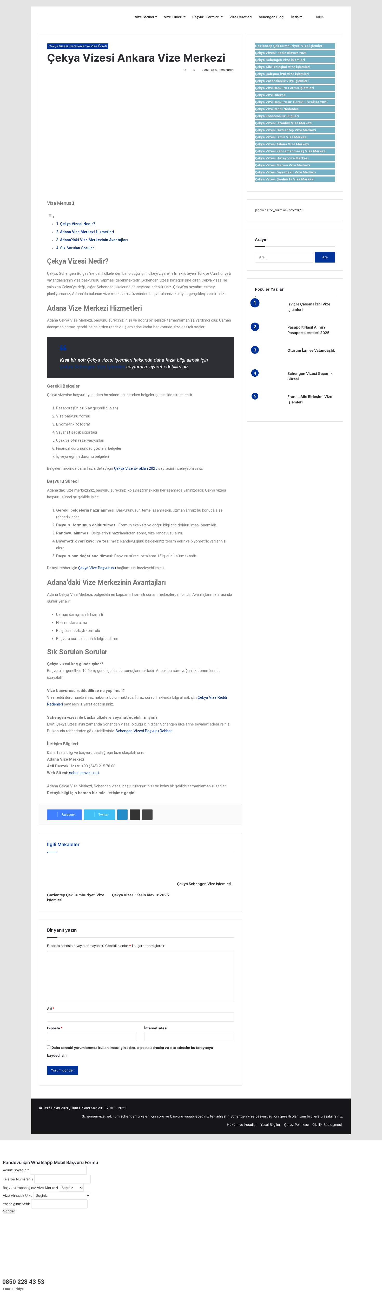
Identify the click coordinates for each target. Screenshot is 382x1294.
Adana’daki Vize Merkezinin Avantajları (94, 240)
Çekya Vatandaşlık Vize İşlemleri (282, 81)
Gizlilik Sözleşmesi (327, 1124)
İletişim (296, 17)
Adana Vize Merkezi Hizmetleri (87, 232)
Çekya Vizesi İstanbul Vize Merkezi (283, 123)
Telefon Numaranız (18, 1179)
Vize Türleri (173, 17)
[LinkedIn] (122, 814)
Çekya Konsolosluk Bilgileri (277, 116)
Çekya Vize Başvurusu (97, 568)
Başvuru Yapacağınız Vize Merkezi (30, 1188)
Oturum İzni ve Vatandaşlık (311, 350)
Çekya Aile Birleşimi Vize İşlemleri (282, 67)
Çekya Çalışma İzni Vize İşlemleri (282, 74)
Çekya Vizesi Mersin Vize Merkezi (282, 165)
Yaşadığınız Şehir (16, 1204)
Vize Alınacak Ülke (17, 1195)
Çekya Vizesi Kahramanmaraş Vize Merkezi (290, 151)
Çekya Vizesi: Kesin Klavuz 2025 (140, 895)
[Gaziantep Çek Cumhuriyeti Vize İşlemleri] (75, 874)
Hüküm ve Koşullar (242, 1124)
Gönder (9, 1211)
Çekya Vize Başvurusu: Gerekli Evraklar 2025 (291, 102)
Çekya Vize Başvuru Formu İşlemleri (284, 88)
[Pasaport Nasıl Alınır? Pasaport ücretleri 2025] (269, 334)
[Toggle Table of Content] (51, 217)
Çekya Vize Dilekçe (270, 95)
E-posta (55, 1028)
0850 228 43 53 (23, 1281)
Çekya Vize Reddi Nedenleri (277, 109)
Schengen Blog (271, 17)
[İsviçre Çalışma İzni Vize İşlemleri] (269, 311)
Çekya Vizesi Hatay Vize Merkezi (282, 158)
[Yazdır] (147, 814)
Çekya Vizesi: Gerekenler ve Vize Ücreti (78, 46)
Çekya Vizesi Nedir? (77, 224)
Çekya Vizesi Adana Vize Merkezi (282, 144)
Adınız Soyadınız (16, 1170)
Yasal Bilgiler (270, 1124)
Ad (50, 1009)
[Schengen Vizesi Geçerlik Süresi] (269, 380)
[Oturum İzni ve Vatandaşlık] (269, 357)
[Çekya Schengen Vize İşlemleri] (205, 868)
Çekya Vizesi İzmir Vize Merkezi (281, 137)
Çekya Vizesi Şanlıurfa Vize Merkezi (284, 179)
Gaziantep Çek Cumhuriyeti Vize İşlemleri (289, 46)
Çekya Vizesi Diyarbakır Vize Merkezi (285, 172)
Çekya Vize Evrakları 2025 (135, 468)
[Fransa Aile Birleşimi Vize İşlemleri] (269, 404)
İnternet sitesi (155, 1028)
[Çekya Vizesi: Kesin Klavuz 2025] (140, 874)
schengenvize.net (84, 772)
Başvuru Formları (205, 17)
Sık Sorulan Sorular (77, 248)
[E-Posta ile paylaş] (135, 814)
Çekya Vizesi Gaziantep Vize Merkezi (285, 130)
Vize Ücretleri (240, 17)
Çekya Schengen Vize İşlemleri (92, 367)
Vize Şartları (144, 17)
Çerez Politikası (296, 1124)
